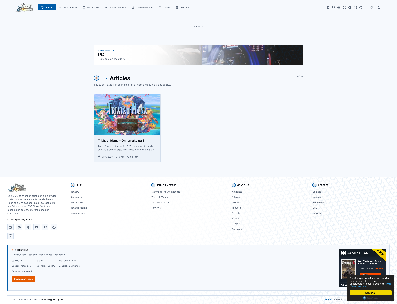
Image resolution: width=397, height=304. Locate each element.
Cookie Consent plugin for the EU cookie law (370, 298)
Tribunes (236, 207)
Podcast (236, 223)
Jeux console (77, 197)
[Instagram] (355, 7)
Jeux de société (79, 207)
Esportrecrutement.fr (22, 271)
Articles (236, 197)
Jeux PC (75, 191)
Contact (317, 191)
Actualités (237, 191)
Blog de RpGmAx (67, 260)
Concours (237, 229)
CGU (315, 207)
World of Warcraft (160, 197)
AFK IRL (236, 213)
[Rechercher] (372, 7)
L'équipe (317, 197)
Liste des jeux (78, 213)
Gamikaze (17, 260)
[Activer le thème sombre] (379, 7)
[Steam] (328, 7)
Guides (235, 202)
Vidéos (235, 218)
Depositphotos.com (21, 265)
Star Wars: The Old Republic (165, 191)
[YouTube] (338, 7)
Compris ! (370, 293)
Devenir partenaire (23, 279)
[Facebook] (349, 7)
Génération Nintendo (69, 265)
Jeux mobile (77, 202)
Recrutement (319, 202)
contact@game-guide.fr (19, 219)
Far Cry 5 (156, 207)
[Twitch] (333, 7)
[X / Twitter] (344, 7)
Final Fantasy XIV (160, 202)
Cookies (317, 213)
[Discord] (361, 7)
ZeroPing (39, 260)
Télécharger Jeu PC (45, 265)
